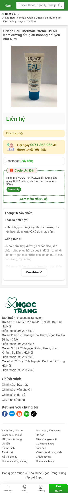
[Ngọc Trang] (26, 414)
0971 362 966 (41, 145)
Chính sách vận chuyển (17, 389)
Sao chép (14, 189)
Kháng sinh (8, 447)
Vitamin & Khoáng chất (49, 452)
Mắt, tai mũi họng (12, 439)
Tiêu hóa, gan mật (46, 439)
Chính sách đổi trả (13, 394)
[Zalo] (12, 414)
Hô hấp (40, 434)
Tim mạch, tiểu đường (48, 430)
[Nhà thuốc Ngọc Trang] (7, 5)
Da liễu (6, 443)
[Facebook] (5, 414)
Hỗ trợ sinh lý (9, 456)
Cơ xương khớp (45, 443)
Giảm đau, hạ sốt (12, 434)
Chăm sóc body (45, 461)
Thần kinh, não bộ (12, 430)
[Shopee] (19, 414)
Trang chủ (10, 13)
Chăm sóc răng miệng (14, 461)
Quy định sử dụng (13, 399)
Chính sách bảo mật (15, 384)
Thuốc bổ (7, 452)
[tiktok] (34, 414)
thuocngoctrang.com (30, 317)
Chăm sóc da (43, 456)
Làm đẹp (41, 447)
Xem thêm (32, 272)
